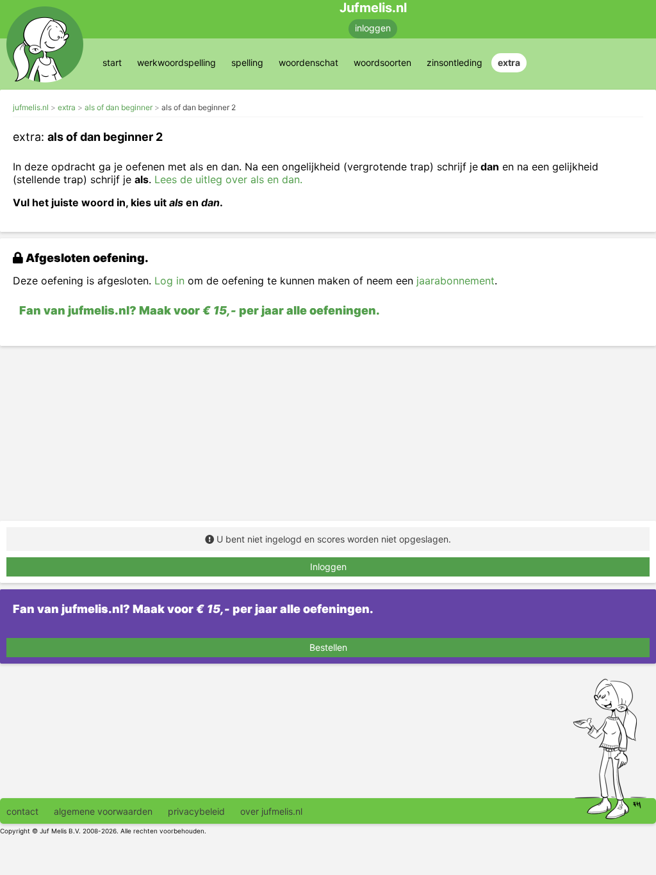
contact (22, 811)
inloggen (373, 27)
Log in (169, 280)
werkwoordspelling (176, 62)
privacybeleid (196, 811)
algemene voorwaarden (103, 811)
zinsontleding (454, 62)
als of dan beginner (118, 107)
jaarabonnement (455, 280)
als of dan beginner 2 (198, 107)
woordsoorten (382, 62)
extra (509, 62)
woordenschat (308, 62)
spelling (247, 62)
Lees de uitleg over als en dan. (228, 179)
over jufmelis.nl (271, 811)
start (112, 62)
